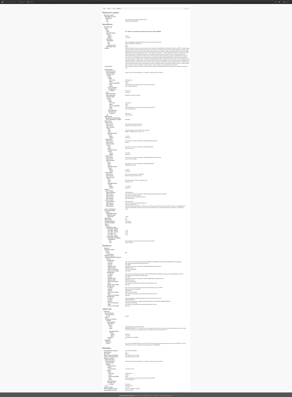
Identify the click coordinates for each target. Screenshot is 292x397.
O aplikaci (30, 2)
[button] (279, 2)
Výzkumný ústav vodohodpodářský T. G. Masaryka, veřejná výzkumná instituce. (153, 395)
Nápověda (22, 2)
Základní (108, 8)
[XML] (188, 9)
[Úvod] (104, 8)
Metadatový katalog (11, 2)
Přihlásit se (287, 2)
